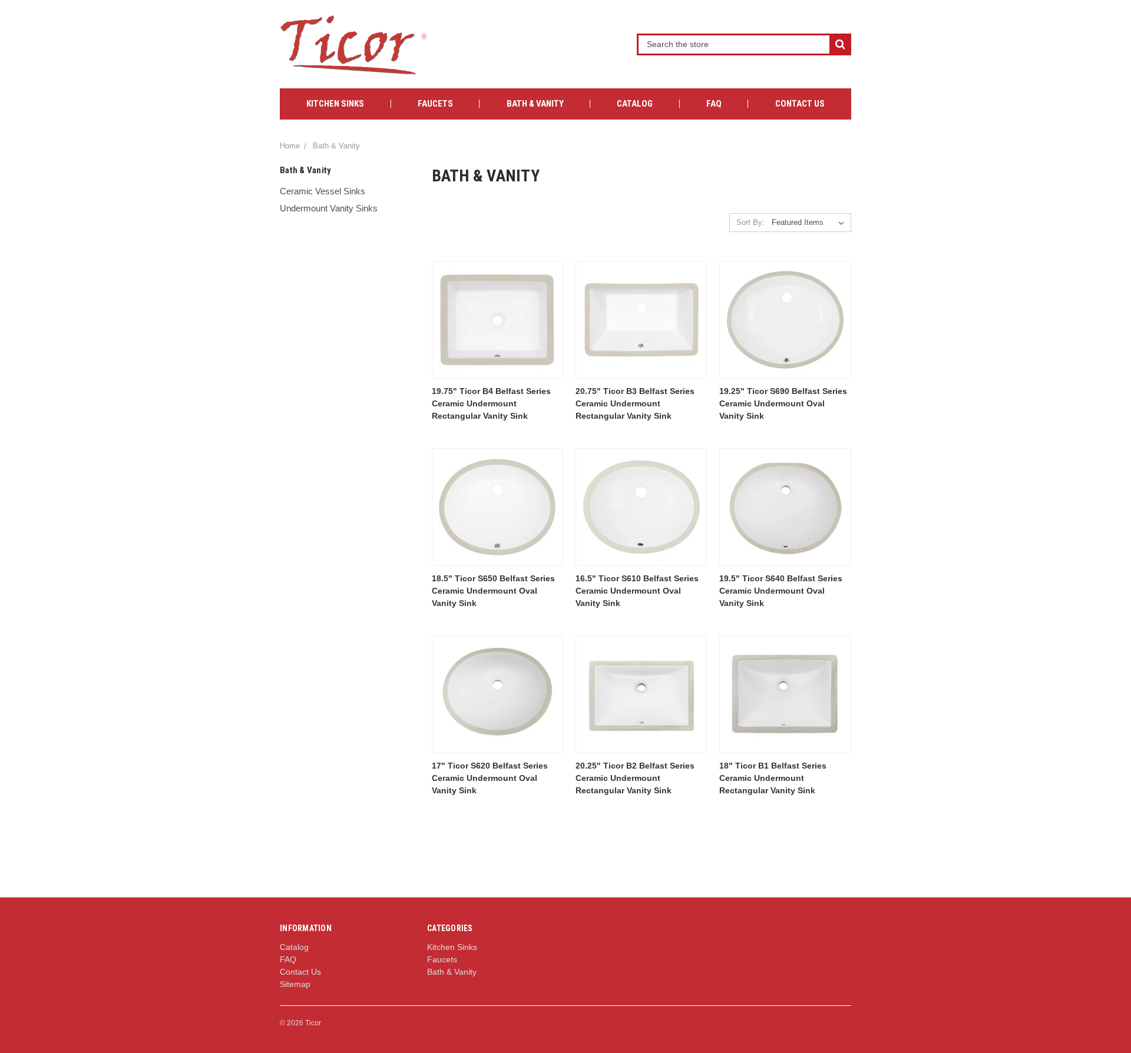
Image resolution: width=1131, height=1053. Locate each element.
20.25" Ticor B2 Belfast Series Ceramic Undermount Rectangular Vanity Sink (635, 778)
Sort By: (750, 222)
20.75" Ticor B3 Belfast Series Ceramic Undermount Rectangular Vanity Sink (635, 403)
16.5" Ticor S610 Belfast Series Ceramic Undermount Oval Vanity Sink (637, 591)
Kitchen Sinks (335, 103)
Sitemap (295, 984)
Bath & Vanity (535, 103)
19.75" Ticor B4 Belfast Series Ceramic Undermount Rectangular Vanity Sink (491, 403)
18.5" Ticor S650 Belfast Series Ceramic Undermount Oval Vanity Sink (493, 591)
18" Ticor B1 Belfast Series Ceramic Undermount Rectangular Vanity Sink (772, 778)
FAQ (714, 103)
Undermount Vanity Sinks (329, 208)
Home (290, 145)
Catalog (635, 103)
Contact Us (800, 103)
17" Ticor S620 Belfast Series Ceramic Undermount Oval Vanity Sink (490, 778)
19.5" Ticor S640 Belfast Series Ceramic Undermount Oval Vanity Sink (780, 591)
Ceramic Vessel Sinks (322, 191)
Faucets (435, 103)
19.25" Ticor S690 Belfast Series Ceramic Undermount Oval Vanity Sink (783, 403)
